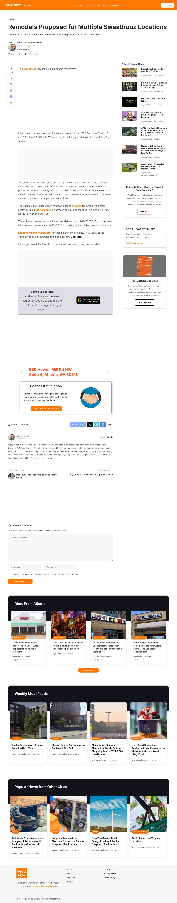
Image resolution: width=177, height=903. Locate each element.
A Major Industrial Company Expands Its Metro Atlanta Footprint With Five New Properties (154, 131)
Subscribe (167, 5)
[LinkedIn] (111, 437)
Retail (91, 5)
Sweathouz (30, 69)
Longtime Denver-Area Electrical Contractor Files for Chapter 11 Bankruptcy (68, 841)
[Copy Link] (30, 54)
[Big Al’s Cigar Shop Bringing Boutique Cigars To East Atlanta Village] (129, 86)
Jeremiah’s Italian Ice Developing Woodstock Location (152, 114)
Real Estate (102, 5)
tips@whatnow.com (134, 243)
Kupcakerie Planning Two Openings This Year (153, 70)
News (15, 832)
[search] (156, 5)
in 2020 (76, 205)
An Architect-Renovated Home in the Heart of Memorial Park (152, 166)
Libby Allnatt (30, 46)
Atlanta (17, 739)
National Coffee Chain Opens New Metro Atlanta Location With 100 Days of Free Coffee (153, 149)
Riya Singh (157, 139)
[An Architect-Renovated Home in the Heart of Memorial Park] (129, 167)
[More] (42, 54)
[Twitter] (108, 437)
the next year (43, 209)
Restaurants (80, 5)
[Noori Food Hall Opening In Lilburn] (129, 102)
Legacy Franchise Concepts (34, 232)
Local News (19, 638)
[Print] (36, 54)
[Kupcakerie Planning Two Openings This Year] (129, 72)
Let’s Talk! (144, 211)
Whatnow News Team (21, 657)
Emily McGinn (158, 75)
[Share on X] (25, 54)
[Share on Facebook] (19, 54)
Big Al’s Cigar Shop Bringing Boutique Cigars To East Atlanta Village (154, 85)
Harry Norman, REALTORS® (150, 175)
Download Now (144, 302)
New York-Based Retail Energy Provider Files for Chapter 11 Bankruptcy (105, 841)
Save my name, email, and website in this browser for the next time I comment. (45, 574)
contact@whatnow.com (45, 886)
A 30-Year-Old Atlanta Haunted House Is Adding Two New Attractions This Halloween (68, 645)
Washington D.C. (140, 832)
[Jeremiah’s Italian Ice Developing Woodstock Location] (129, 116)
